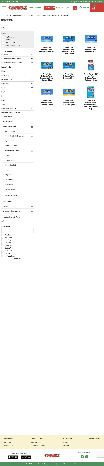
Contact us (8, 446)
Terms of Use (73, 464)
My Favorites (96, 2)
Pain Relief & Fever (50, 15)
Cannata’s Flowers (38, 446)
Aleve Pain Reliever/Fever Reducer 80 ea (68, 76)
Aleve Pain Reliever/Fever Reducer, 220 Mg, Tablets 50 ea (68, 50)
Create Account (85, 2)
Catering (65, 446)
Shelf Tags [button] (5, 226)
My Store (7, 442)
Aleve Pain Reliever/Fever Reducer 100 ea (47, 103)
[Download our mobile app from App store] (13, 457)
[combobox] (49, 8)
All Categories (7, 51)
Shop (31, 8)
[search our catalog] (75, 8)
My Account (8, 439)
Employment (67, 439)
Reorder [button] (86, 8)
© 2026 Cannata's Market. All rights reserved (40, 464)
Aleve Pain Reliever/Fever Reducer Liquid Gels (46, 49)
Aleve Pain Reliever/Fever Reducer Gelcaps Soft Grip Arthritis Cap (91, 105)
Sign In (75, 2)
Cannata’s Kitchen (37, 439)
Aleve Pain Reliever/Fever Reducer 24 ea (90, 49)
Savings (38, 8)
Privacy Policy (94, 439)
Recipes (65, 442)
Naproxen (64, 15)
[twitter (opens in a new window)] (86, 457)
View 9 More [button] (17, 258)
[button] (31, 54)
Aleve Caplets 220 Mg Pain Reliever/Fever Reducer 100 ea (91, 77)
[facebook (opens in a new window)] (82, 457)
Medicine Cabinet (34, 15)
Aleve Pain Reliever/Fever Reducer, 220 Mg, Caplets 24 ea (46, 77)
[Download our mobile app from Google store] (26, 457)
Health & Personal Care (16, 15)
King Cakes (35, 442)
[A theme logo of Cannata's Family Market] (17, 8)
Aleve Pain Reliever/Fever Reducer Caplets (68, 103)
